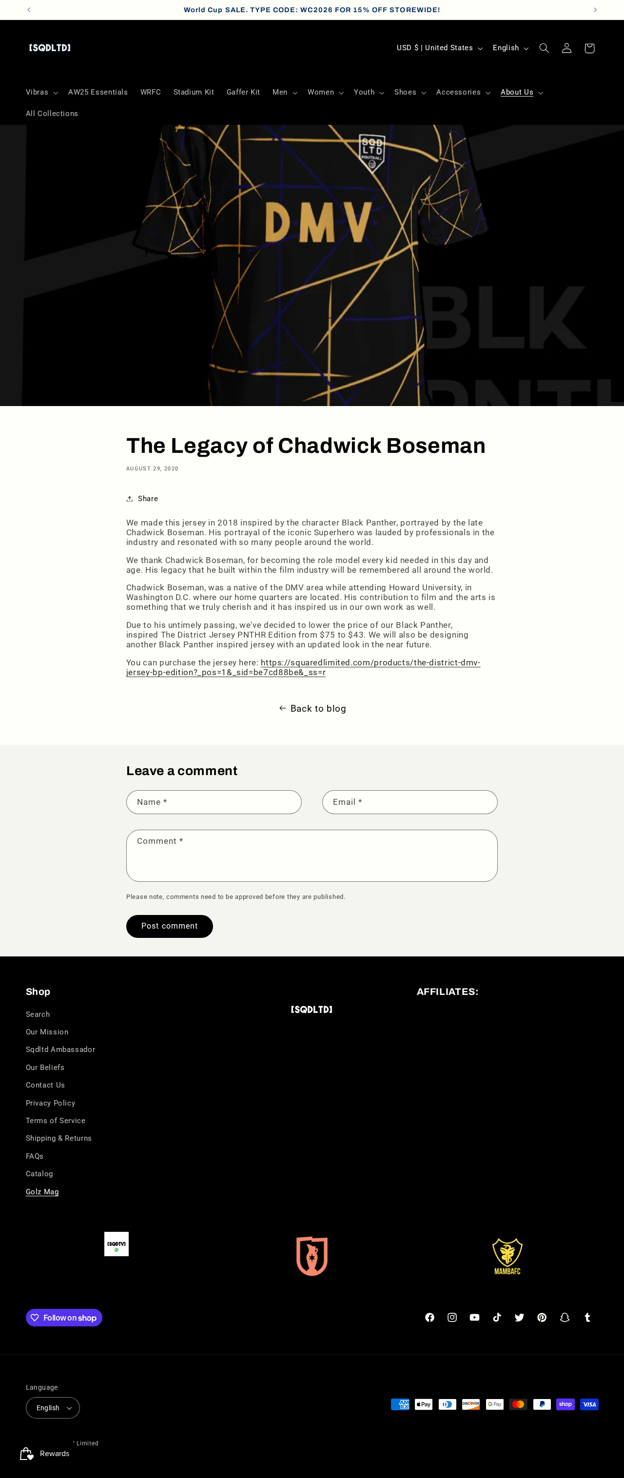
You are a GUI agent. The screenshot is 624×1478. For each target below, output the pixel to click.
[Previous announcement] (28, 9)
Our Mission (47, 1032)
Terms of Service (56, 1120)
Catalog (39, 1173)
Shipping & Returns (59, 1138)
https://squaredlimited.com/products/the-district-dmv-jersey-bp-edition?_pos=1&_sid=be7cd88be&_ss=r (303, 667)
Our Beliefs (45, 1067)
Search (38, 1014)
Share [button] (148, 498)
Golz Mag (42, 1191)
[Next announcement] (595, 9)
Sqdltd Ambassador (61, 1049)
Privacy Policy (51, 1103)
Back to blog (319, 708)
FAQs (35, 1156)
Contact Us (45, 1085)
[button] (41, 92)
